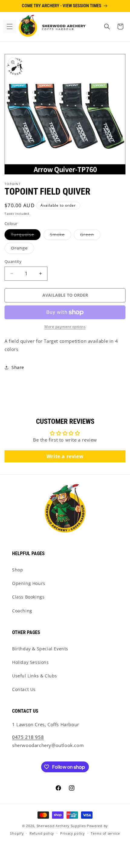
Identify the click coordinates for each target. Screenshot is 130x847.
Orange (22, 249)
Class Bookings (28, 597)
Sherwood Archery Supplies (61, 826)
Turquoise (26, 235)
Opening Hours (28, 583)
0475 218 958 (28, 737)
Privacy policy (72, 833)
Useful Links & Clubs (34, 676)
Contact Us (24, 689)
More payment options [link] (65, 326)
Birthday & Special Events (40, 649)
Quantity (13, 261)
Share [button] (17, 367)
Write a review (65, 456)
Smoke (60, 235)
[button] (9, 26)
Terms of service (105, 833)
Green (90, 235)
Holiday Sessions (30, 662)
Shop (17, 570)
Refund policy (42, 833)
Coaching (22, 611)
